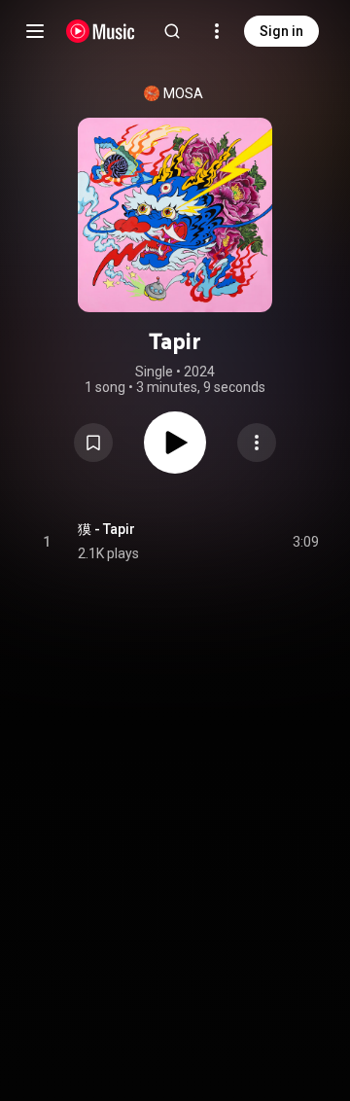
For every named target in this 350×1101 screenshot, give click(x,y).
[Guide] (35, 31)
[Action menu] (256, 442)
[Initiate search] (172, 31)
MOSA (183, 93)
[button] (93, 442)
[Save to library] (93, 442)
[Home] (100, 31)
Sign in (281, 31)
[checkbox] (305, 541)
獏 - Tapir (106, 529)
